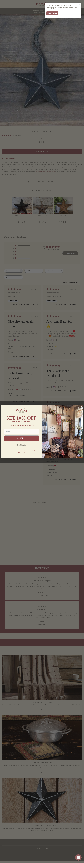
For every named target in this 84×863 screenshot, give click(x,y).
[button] (78, 857)
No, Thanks (21, 445)
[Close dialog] (80, 408)
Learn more (52, 13)
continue (21, 438)
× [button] (79, 4)
